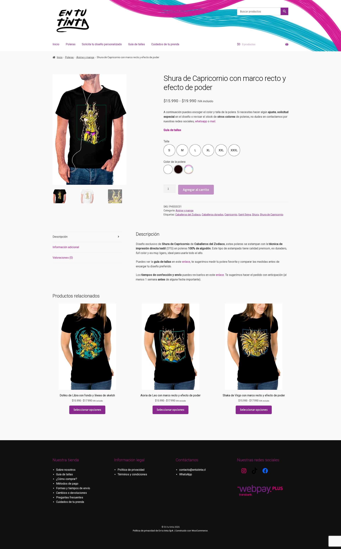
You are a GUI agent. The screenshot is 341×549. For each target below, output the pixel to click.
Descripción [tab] (60, 236)
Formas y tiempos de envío (73, 488)
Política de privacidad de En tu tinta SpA (153, 530)
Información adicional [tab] (66, 247)
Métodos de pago (67, 483)
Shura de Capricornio (271, 214)
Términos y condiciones (132, 474)
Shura (255, 214)
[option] (169, 150)
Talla (166, 141)
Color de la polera (174, 161)
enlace (186, 261)
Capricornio (230, 214)
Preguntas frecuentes (69, 497)
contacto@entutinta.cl (192, 469)
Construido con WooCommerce (191, 530)
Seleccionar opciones (87, 410)
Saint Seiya (244, 214)
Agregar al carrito (196, 189)
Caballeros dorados (212, 214)
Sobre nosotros (65, 469)
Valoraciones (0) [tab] (63, 257)
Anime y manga (85, 57)
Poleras (70, 44)
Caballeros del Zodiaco (188, 214)
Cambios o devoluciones (71, 493)
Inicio (56, 44)
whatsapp (201, 121)
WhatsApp (185, 474)
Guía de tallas (136, 44)
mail (212, 121)
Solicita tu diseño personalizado (102, 44)
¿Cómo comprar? (66, 479)
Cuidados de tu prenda (165, 44)
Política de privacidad (131, 469)
